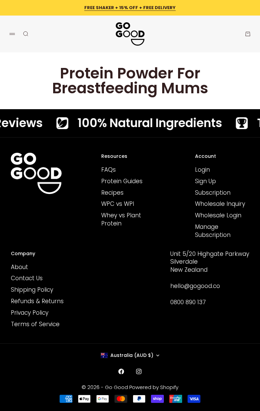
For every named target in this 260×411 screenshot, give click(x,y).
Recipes (112, 193)
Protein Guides (122, 181)
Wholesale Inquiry (220, 204)
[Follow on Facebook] (121, 371)
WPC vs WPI (117, 204)
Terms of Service (35, 324)
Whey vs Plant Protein (121, 219)
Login (202, 170)
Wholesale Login (218, 215)
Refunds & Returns (37, 301)
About (19, 267)
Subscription (213, 193)
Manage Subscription (213, 231)
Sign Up (205, 181)
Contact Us (27, 278)
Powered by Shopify (153, 387)
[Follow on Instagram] (138, 371)
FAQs (108, 170)
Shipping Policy (32, 290)
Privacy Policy (29, 313)
